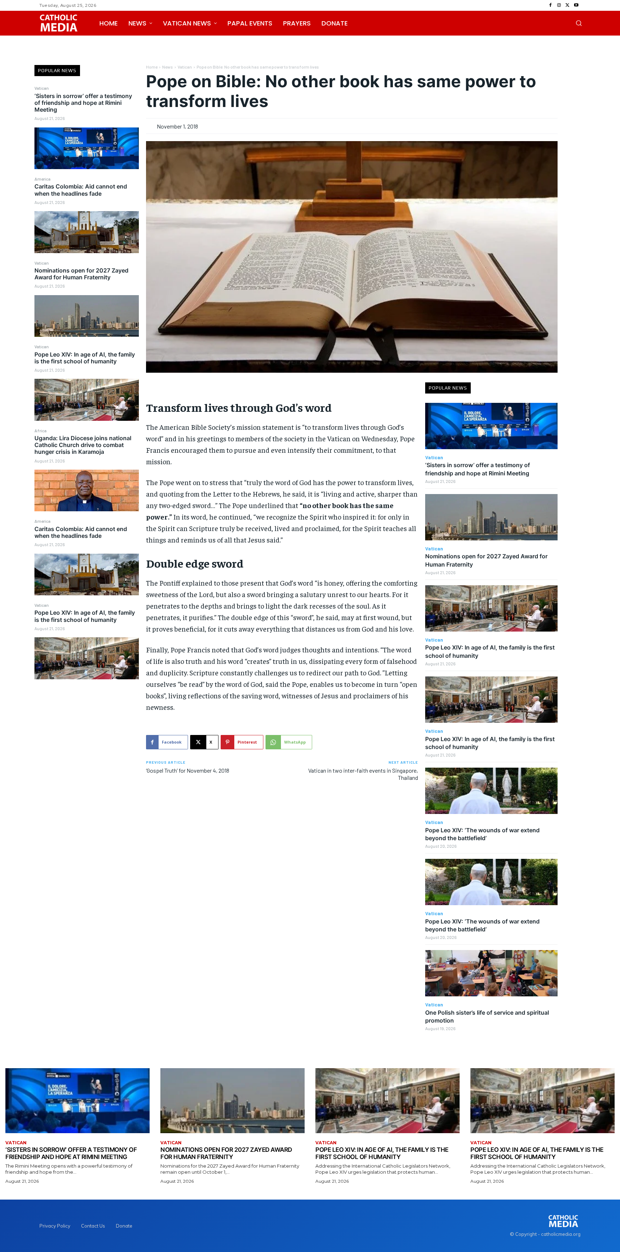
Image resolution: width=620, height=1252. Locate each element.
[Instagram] (559, 5)
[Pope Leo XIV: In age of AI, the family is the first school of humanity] (86, 399)
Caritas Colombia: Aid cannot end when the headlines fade (80, 190)
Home (152, 66)
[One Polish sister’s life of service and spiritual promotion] (491, 973)
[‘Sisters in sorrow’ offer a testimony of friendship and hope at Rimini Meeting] (86, 148)
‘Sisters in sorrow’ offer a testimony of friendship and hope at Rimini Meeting (83, 102)
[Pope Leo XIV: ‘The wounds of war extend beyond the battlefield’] (491, 791)
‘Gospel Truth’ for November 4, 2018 (187, 770)
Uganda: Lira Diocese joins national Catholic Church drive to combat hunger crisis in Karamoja (82, 444)
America (42, 178)
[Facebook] (550, 5)
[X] (567, 5)
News (167, 66)
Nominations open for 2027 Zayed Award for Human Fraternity (81, 274)
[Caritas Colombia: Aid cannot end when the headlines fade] (86, 232)
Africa (40, 430)
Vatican (41, 87)
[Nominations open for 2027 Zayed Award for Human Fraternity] (86, 316)
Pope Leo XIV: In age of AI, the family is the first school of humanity (84, 358)
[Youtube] (576, 5)
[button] (579, 23)
